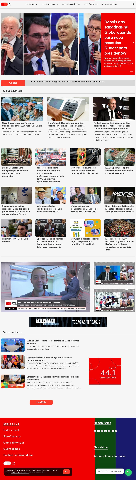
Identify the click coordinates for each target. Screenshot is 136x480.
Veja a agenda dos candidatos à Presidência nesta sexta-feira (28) (49, 209)
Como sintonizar (13, 442)
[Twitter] (105, 431)
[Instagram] (102, 431)
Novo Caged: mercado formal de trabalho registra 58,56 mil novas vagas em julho (22, 126)
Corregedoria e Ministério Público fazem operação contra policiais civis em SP (84, 170)
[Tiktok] (113, 431)
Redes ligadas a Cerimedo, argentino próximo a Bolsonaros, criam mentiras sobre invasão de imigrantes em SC (112, 126)
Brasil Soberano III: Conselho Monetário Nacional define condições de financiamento (119, 209)
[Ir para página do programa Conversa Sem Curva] (68, 326)
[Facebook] (109, 431)
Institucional (11, 430)
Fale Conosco (12, 436)
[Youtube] (95, 431)
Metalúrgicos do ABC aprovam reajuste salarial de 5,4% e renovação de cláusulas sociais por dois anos (119, 244)
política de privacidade (20, 473)
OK (66, 471)
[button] (133, 4)
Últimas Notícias (110, 4)
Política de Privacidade (18, 455)
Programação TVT (71, 4)
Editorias (30, 4)
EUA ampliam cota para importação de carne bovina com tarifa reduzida (119, 170)
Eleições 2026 (90, 4)
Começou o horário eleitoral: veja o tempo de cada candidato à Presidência (85, 241)
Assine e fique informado (109, 456)
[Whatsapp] (98, 431)
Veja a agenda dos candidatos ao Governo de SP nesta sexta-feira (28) (84, 209)
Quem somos (11, 449)
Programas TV (48, 4)
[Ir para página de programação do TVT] (105, 384)
